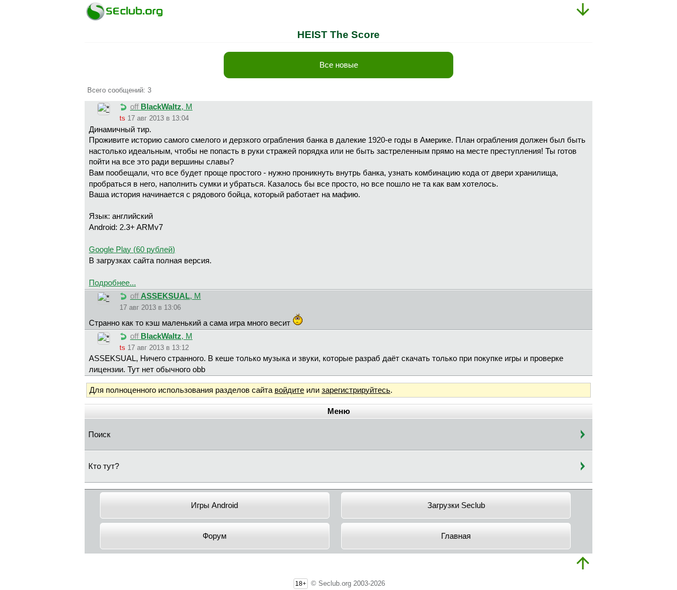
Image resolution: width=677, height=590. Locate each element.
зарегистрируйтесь (356, 390)
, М (161, 107)
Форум (214, 536)
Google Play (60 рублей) (132, 249)
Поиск (99, 434)
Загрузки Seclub (456, 505)
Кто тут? (103, 466)
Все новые (338, 65)
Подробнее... (112, 283)
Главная (456, 536)
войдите (289, 390)
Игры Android (214, 505)
